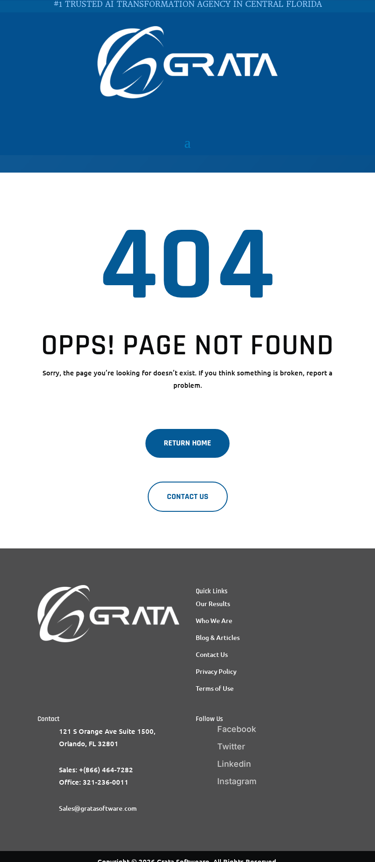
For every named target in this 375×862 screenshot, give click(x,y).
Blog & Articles (218, 637)
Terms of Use (215, 688)
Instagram (237, 781)
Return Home (187, 443)
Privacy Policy (216, 671)
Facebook (236, 729)
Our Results (213, 603)
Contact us (188, 496)
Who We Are (214, 620)
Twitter (231, 746)
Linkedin (234, 764)
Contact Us (212, 654)
